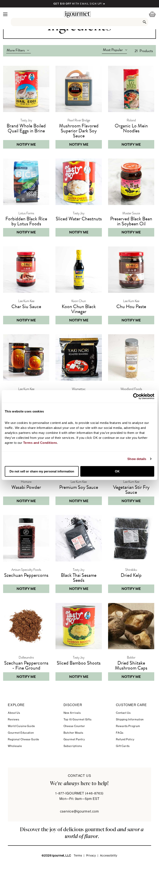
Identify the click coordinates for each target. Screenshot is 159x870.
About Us (14, 712)
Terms (78, 855)
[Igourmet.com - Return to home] (77, 14)
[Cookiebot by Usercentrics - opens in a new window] (136, 396)
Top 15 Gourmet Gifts (78, 719)
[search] (79, 22)
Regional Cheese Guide (23, 739)
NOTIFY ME (26, 144)
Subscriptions (73, 746)
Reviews (13, 719)
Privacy (91, 855)
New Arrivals (72, 712)
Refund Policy (125, 739)
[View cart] (149, 14)
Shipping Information (130, 719)
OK (117, 471)
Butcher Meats (73, 732)
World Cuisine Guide (21, 726)
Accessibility (108, 855)
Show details (136, 459)
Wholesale (15, 746)
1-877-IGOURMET (79, 793)
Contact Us (123, 712)
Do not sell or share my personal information (42, 471)
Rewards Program (128, 726)
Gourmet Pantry (74, 739)
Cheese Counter (74, 726)
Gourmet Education (21, 732)
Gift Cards (123, 746)
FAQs (119, 732)
